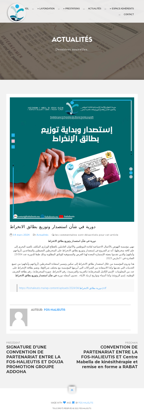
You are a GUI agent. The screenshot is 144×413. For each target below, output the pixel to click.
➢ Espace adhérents (122, 8)
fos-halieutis (54, 310)
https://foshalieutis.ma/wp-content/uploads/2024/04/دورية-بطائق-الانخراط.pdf (62, 288)
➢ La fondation (46, 8)
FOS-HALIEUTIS (86, 402)
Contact (129, 14)
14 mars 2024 (21, 234)
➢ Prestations (71, 8)
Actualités (94, 8)
